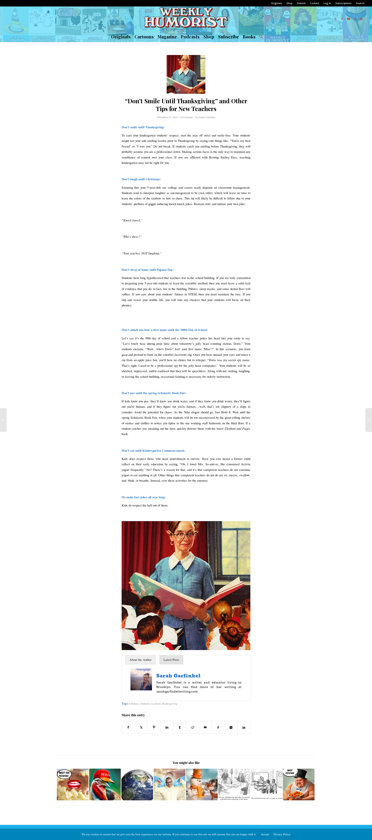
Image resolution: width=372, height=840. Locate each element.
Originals (276, 3)
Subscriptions (343, 3)
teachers (156, 703)
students (145, 703)
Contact (314, 3)
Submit (301, 3)
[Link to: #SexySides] (72, 784)
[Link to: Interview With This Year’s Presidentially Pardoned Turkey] (105, 784)
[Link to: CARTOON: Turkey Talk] (234, 784)
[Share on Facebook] (128, 727)
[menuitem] (276, 3)
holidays (134, 703)
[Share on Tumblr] (179, 727)
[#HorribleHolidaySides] (368, 420)
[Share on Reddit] (192, 727)
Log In (327, 3)
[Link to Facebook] (342, 19)
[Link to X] (335, 19)
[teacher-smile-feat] (186, 74)
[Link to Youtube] (348, 19)
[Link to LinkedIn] (361, 19)
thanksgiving (170, 703)
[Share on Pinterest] (154, 727)
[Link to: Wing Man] (169, 784)
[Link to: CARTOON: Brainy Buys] (266, 784)
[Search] (260, 36)
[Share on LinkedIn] (167, 727)
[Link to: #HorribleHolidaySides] (299, 784)
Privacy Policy (282, 834)
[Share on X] (141, 727)
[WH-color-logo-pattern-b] (186, 18)
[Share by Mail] (205, 727)
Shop (290, 3)
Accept (265, 834)
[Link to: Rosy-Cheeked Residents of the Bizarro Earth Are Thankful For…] (137, 784)
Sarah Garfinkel (207, 117)
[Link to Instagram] (355, 19)
